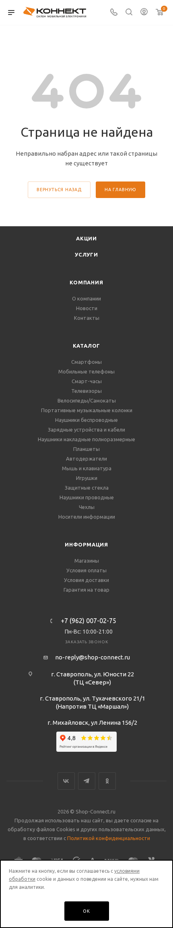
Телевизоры (86, 391)
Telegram (86, 781)
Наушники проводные (87, 497)
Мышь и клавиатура (86, 468)
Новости (86, 308)
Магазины (86, 560)
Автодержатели (86, 458)
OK (86, 911)
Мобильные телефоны (86, 371)
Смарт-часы (87, 381)
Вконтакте (66, 781)
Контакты (86, 318)
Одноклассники (107, 781)
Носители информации (86, 516)
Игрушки (86, 478)
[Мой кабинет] (144, 12)
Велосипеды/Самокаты (87, 400)
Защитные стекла (87, 487)
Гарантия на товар (86, 589)
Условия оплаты (86, 570)
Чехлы (87, 507)
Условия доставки (86, 580)
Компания (86, 282)
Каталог (87, 345)
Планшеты (86, 449)
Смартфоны (86, 362)
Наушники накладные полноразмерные (86, 439)
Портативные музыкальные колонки (86, 410)
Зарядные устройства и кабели (86, 429)
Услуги (86, 254)
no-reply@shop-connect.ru (92, 657)
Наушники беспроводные (86, 420)
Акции (86, 238)
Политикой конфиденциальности (108, 838)
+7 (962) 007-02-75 (88, 620)
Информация (86, 544)
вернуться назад (59, 189)
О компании (86, 298)
